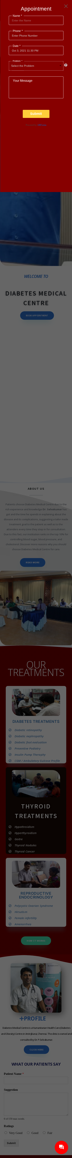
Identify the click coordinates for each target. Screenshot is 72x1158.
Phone (17, 30)
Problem (17, 61)
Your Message (22, 80)
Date (16, 46)
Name (17, 15)
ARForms (41, 125)
